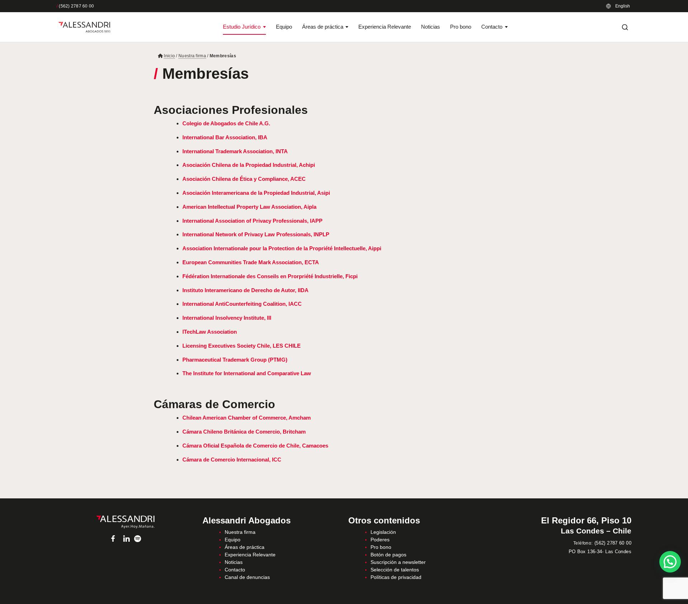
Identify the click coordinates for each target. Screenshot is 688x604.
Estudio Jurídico (242, 27)
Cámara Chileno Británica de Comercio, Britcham (244, 432)
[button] (670, 561)
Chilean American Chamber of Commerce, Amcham (246, 418)
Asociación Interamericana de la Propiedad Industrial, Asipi (256, 193)
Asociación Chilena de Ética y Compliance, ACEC (244, 179)
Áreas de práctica (322, 27)
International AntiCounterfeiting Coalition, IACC (242, 304)
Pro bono (460, 27)
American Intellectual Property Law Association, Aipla (249, 207)
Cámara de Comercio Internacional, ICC (231, 459)
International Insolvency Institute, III (226, 318)
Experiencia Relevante (384, 27)
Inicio (169, 55)
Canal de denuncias (247, 577)
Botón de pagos (388, 554)
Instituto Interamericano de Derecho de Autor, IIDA (245, 290)
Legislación (383, 532)
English (622, 6)
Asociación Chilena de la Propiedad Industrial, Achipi (248, 165)
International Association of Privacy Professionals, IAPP (252, 221)
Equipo (284, 27)
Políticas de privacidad (396, 577)
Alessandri (125, 522)
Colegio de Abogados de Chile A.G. (226, 123)
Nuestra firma (192, 55)
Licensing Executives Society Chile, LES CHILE (241, 346)
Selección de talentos (395, 569)
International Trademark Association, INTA (235, 151)
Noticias (430, 27)
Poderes (380, 539)
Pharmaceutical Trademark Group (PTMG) (234, 360)
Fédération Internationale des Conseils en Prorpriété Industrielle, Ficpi (270, 276)
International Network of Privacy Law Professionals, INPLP (255, 234)
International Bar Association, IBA (224, 137)
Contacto (491, 27)
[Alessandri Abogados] (84, 27)
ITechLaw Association (209, 332)
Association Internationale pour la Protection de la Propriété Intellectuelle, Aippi (281, 248)
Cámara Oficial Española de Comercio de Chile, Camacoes (255, 446)
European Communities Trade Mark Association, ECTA (250, 262)
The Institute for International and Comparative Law (246, 373)
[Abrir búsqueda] (624, 27)
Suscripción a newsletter (398, 562)
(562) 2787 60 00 (75, 6)
